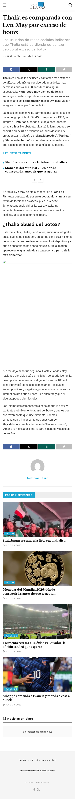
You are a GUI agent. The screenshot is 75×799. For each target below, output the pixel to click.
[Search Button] (70, 5)
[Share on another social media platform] (64, 69)
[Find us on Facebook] (34, 790)
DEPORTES (11, 636)
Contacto (24, 760)
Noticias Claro (14, 56)
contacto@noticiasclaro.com (37, 770)
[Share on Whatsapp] (46, 69)
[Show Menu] (4, 5)
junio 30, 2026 (13, 545)
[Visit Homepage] (37, 5)
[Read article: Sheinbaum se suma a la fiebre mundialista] (37, 519)
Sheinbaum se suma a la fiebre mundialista (36, 162)
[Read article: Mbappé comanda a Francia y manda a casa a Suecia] (37, 674)
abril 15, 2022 (35, 56)
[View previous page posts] (34, 180)
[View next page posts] (40, 180)
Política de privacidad (43, 760)
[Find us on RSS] (38, 790)
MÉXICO (9, 533)
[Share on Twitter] (28, 69)
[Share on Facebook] (11, 69)
